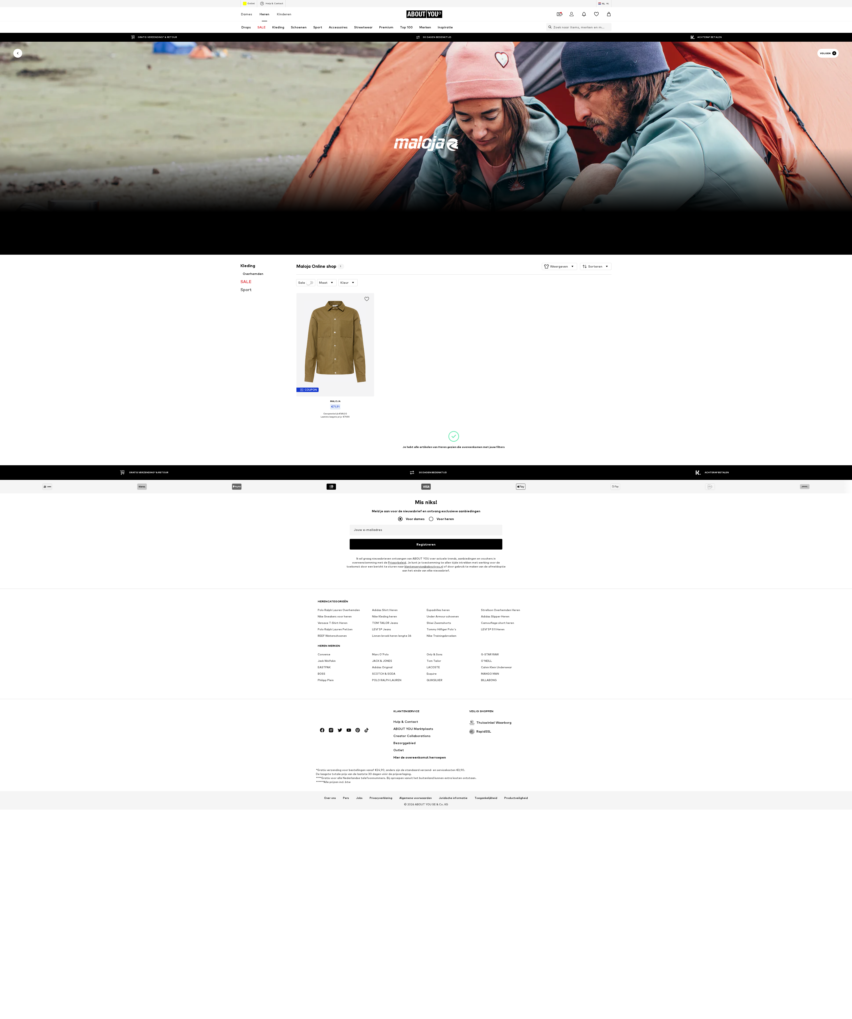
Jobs (359, 798)
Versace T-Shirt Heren (332, 623)
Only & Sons (434, 654)
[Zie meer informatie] (335, 420)
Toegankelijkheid (486, 798)
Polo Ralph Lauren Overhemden (339, 610)
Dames (246, 14)
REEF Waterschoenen (332, 636)
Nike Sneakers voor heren (335, 616)
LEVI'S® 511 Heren (493, 629)
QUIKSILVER (434, 680)
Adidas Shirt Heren (385, 610)
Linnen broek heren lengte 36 (391, 636)
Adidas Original (382, 667)
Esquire (432, 674)
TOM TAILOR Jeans (385, 623)
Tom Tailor (434, 661)
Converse (324, 654)
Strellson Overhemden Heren (500, 610)
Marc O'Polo (380, 654)
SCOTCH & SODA (383, 674)
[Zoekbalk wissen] (608, 27)
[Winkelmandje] (608, 14)
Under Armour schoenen (443, 616)
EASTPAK (324, 667)
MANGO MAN (490, 674)
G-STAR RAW (490, 654)
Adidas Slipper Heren (495, 616)
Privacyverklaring (381, 798)
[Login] (571, 14)
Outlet (251, 3)
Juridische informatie (453, 798)
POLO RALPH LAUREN (386, 680)
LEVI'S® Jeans (381, 629)
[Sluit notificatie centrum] (584, 14)
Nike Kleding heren (384, 616)
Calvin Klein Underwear (496, 667)
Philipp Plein (326, 680)
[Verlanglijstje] (596, 14)
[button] (559, 266)
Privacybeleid (397, 562)
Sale (301, 282)
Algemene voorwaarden (415, 798)
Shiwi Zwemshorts (439, 623)
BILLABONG (489, 680)
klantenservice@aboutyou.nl (423, 566)
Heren (264, 14)
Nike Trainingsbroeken (441, 636)
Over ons (330, 798)
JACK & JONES (382, 661)
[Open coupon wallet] (559, 14)
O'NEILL (486, 661)
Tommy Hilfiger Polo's (441, 629)
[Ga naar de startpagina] (342, 713)
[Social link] (322, 730)
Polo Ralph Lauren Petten (335, 629)
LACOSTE (433, 667)
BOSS (321, 674)
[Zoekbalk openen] (549, 27)
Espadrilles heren (438, 610)
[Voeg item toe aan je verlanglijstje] (366, 299)
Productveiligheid (516, 798)
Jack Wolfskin (327, 661)
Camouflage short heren (497, 623)
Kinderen (284, 14)
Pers (346, 798)
